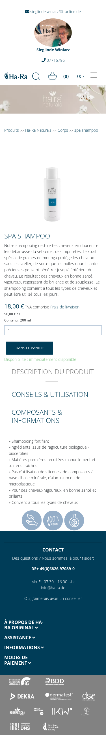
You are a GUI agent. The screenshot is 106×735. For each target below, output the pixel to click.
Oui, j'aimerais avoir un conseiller (53, 598)
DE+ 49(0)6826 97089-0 (53, 568)
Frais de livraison (64, 307)
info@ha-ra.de (53, 587)
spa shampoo (86, 130)
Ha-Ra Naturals (39, 130)
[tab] (52, 375)
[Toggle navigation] (93, 75)
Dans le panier (30, 347)
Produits (11, 130)
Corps (63, 130)
